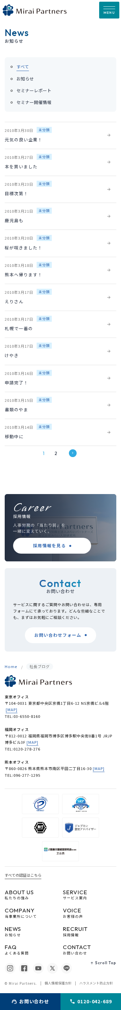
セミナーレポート (33, 90)
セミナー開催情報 (33, 102)
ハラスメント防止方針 (96, 983)
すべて (22, 66)
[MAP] (11, 709)
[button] (109, 10)
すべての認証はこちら (23, 875)
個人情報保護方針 (58, 983)
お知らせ (25, 78)
